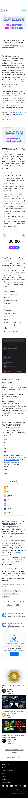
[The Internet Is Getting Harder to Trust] (14, 702)
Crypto (17, 591)
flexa (14, 594)
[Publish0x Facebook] (3, 786)
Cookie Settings (6, 782)
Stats (3, 773)
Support (4, 779)
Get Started (23, 10)
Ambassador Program (7, 770)
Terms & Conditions (21, 789)
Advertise (4, 776)
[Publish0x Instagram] (20, 786)
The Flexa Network (19, 112)
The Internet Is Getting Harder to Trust (13, 711)
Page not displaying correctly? (14, 757)
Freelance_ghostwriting (8, 47)
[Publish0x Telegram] (11, 786)
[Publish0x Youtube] (25, 786)
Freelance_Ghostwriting (10, 45)
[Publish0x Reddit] (16, 786)
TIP (15, 654)
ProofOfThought (11, 713)
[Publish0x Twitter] (7, 786)
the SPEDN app (7, 119)
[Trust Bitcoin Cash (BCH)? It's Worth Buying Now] (14, 676)
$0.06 (3, 50)
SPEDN (6, 597)
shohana (9, 689)
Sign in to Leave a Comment (15, 749)
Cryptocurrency (7, 591)
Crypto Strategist (11, 739)
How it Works (5, 764)
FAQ (3, 767)
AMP (6, 594)
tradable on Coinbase (10, 545)
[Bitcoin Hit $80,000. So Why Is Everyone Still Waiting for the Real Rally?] (14, 726)
